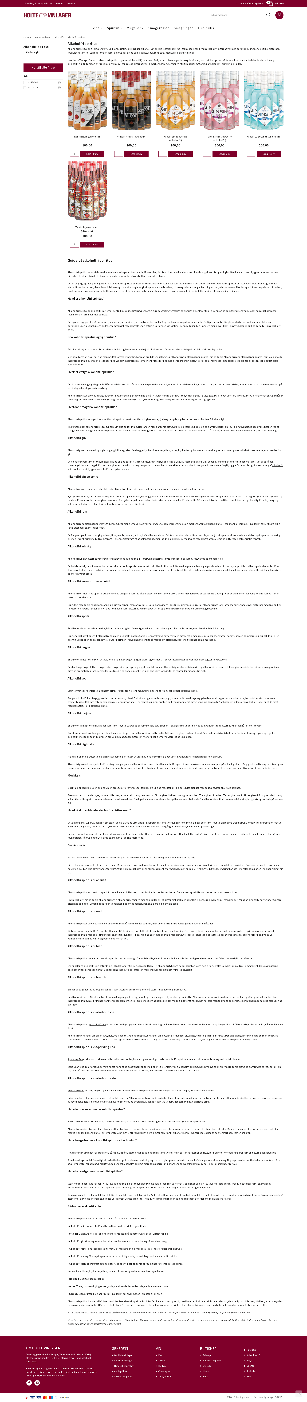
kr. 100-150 (33, 87)
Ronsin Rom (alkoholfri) (87, 136)
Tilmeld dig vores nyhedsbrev (38, 3)
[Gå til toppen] (298, 1393)
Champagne (164, 1371)
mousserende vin (241, 1312)
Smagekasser (158, 28)
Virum (249, 1376)
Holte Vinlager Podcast (109, 1324)
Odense (250, 1366)
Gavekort (71, 3)
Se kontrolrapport (123, 1376)
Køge (249, 1360)
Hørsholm (251, 1350)
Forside (27, 37)
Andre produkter (43, 37)
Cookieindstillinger (123, 1360)
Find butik (206, 28)
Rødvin (161, 1355)
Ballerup (206, 1355)
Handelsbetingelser (124, 1366)
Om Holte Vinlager (123, 1355)
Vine (96, 28)
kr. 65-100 (33, 82)
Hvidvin (162, 1366)
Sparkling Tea (75, 1059)
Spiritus (113, 28)
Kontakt (60, 3)
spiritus (139, 1199)
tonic (217, 768)
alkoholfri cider (199, 1312)
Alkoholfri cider (76, 1090)
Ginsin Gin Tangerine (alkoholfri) (175, 138)
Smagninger (183, 28)
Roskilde (251, 1371)
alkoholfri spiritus (142, 1312)
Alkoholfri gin (32, 52)
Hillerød (206, 1371)
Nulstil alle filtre (43, 67)
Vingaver (134, 28)
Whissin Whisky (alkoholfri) (131, 136)
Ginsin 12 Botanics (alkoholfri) (263, 136)
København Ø (253, 1355)
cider (226, 1312)
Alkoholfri (59, 37)
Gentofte (206, 1366)
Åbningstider (120, 1371)
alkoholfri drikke (252, 935)
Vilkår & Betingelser (238, 1397)
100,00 (87, 145)
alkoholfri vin (98, 1024)
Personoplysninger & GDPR (268, 1397)
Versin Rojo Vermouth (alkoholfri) (87, 229)
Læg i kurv (92, 154)
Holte (205, 1376)
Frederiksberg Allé (211, 1360)
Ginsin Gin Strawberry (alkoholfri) (220, 138)
